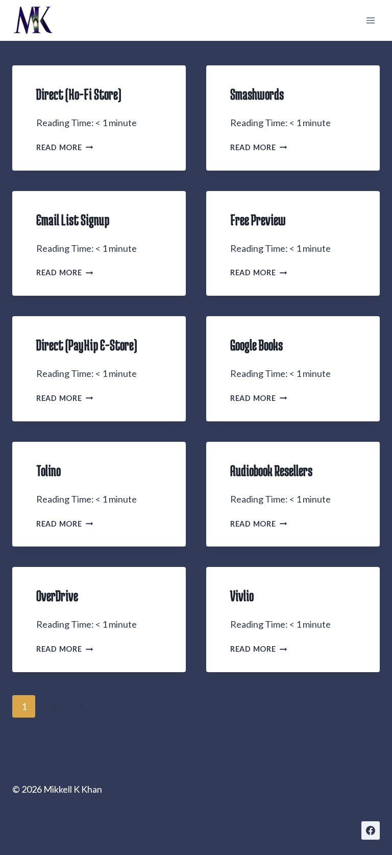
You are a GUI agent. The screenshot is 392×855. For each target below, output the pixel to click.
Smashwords (257, 94)
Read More (64, 147)
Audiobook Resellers (271, 470)
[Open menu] (370, 20)
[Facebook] (370, 830)
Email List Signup (72, 219)
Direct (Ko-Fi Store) (78, 94)
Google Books (256, 345)
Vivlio (242, 595)
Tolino (48, 470)
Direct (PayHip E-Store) (86, 345)
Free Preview (258, 219)
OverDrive (57, 595)
